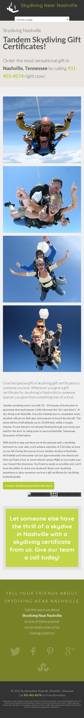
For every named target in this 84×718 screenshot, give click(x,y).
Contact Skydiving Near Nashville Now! (28, 485)
